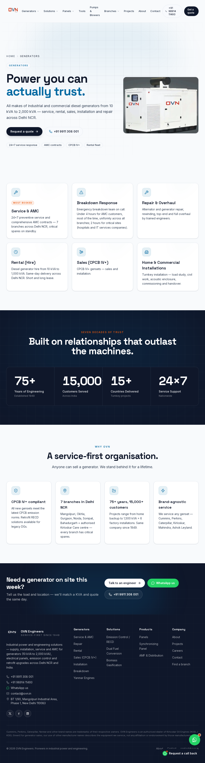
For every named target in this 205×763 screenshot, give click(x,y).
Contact (155, 11)
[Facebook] (18, 713)
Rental (78, 650)
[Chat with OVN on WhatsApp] (194, 739)
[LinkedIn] (27, 713)
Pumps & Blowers (95, 11)
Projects (129, 11)
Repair (78, 644)
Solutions (49, 11)
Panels (67, 11)
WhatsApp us (165, 583)
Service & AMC (83, 637)
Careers (177, 650)
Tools (82, 11)
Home (10, 56)
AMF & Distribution (151, 655)
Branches (110, 11)
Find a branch (181, 664)
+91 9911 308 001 (66, 131)
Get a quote (190, 11)
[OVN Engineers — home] (13, 11)
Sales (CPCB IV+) (85, 657)
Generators (29, 11)
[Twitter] (10, 713)
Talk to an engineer (122, 583)
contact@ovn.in (21, 693)
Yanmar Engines (84, 678)
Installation (80, 664)
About (142, 11)
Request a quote (22, 131)
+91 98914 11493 (172, 11)
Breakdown (81, 671)
